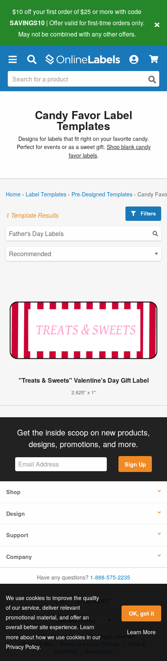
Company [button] (19, 556)
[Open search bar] (32, 59)
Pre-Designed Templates (101, 194)
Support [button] (17, 535)
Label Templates (46, 194)
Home (13, 194)
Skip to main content (28, 28)
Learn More (141, 632)
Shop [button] (13, 492)
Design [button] (15, 513)
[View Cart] (153, 59)
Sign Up (135, 464)
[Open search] (152, 79)
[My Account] (133, 59)
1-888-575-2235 (110, 577)
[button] (12, 59)
